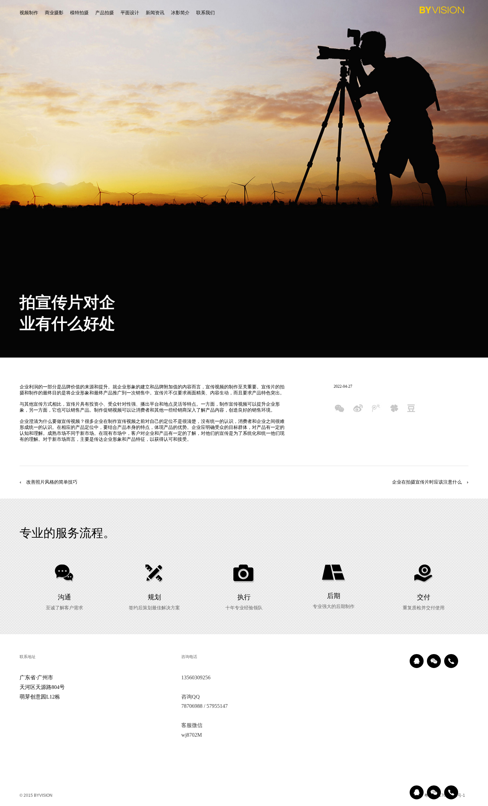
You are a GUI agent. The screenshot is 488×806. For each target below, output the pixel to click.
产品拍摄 (104, 12)
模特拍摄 (79, 12)
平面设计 (130, 12)
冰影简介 (180, 12)
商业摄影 (54, 12)
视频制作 (29, 12)
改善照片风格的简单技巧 (51, 482)
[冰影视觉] (441, 11)
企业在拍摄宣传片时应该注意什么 (427, 482)
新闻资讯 (155, 12)
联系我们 (205, 12)
